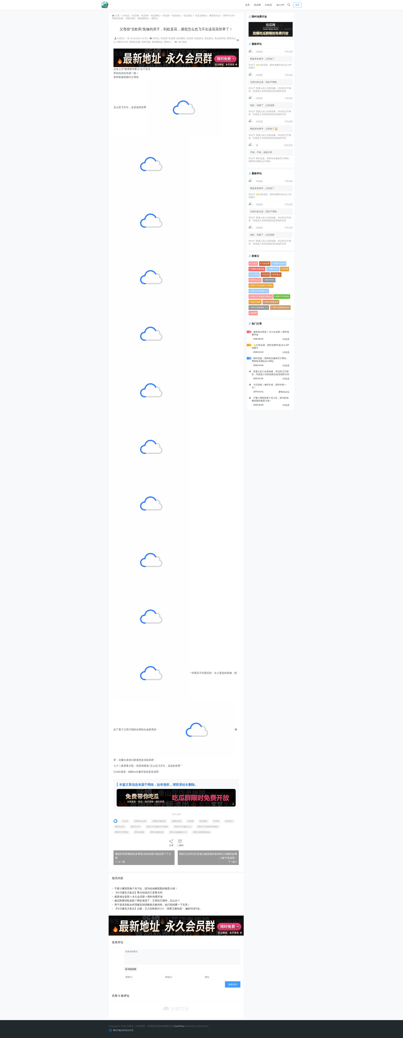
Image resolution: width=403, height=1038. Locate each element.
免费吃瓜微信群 (159, 821)
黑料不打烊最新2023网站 (157, 827)
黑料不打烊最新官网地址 (208, 827)
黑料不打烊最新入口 (182, 827)
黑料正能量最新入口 (178, 832)
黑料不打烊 (228, 15)
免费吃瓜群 (176, 821)
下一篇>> (232, 861)
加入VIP (280, 5)
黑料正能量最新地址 (201, 832)
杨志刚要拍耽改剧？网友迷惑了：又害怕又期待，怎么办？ (147, 900)
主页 (116, 15)
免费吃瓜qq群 (140, 821)
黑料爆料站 (142, 18)
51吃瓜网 (266, 263)
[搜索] (289, 4)
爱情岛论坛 (214, 15)
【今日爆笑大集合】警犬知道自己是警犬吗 (138, 892)
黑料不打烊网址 (121, 832)
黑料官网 (130, 18)
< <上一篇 (120, 861)
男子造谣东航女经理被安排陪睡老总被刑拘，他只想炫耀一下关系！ (152, 904)
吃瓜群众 (176, 15)
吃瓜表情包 (200, 15)
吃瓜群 (166, 15)
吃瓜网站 (155, 15)
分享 (171, 845)
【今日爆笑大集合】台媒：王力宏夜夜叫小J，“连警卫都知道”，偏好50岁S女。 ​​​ (158, 908)
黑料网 (254, 313)
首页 (247, 5)
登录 (297, 5)
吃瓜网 (257, 5)
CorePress (179, 1026)
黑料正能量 (139, 832)
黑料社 (154, 18)
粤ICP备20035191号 (123, 1030)
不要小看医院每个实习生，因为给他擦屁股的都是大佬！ (145, 888)
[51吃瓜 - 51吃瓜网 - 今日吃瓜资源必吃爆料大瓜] (105, 4)
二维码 (180, 845)
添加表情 (131, 969)
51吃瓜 (268, 5)
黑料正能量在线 (157, 832)
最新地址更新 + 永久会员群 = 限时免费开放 (138, 896)
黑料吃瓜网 (117, 18)
